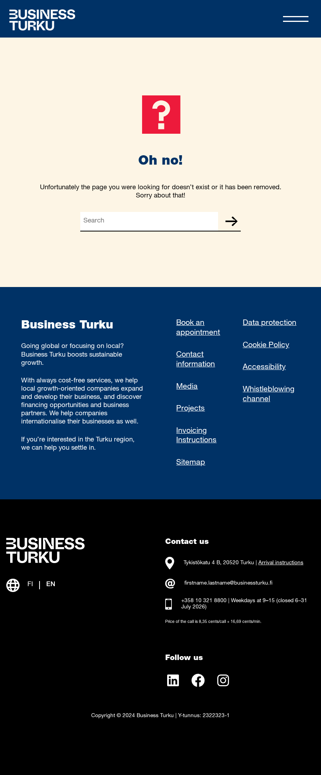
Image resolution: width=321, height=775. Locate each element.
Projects (190, 409)
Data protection (269, 323)
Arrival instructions (280, 563)
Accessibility (264, 367)
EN (50, 584)
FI (30, 584)
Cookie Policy (266, 346)
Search (231, 221)
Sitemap (190, 463)
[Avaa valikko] (296, 19)
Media (187, 387)
